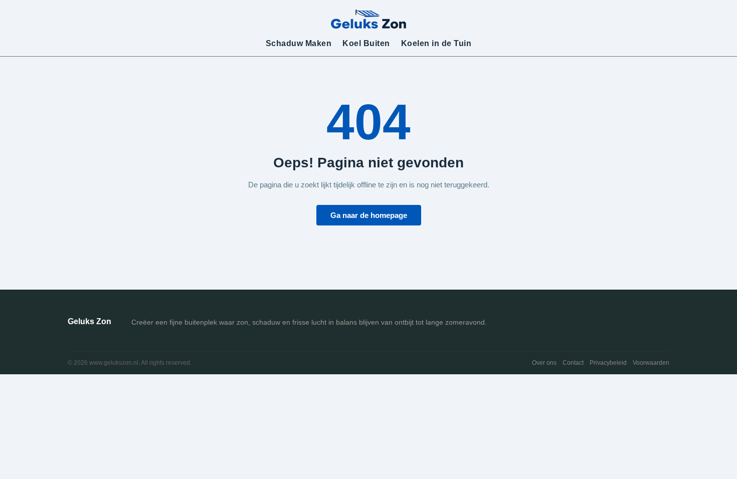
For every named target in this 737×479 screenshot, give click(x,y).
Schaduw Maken (299, 43)
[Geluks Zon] (368, 18)
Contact (573, 362)
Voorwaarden (651, 362)
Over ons (544, 362)
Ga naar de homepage (368, 215)
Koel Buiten (366, 43)
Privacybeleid (608, 362)
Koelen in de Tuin (436, 43)
